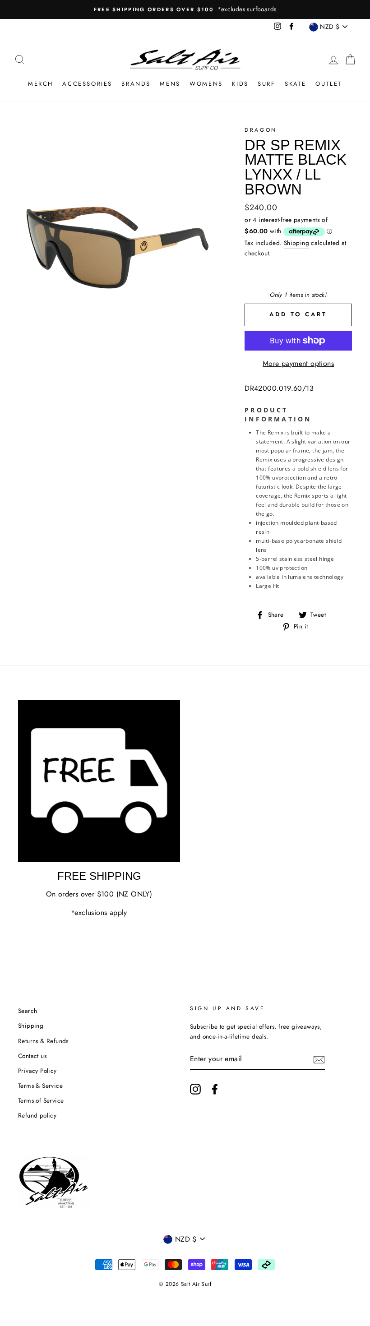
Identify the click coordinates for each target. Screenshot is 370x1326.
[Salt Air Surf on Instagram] (195, 1089)
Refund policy (37, 1115)
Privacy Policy (37, 1070)
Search (27, 1010)
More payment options (298, 363)
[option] (185, 9)
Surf (266, 83)
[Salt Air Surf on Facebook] (214, 1089)
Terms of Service (41, 1100)
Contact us (32, 1055)
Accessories (87, 83)
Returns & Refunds (43, 1040)
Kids (240, 83)
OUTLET (328, 83)
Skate (295, 83)
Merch (40, 83)
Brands (136, 83)
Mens (170, 83)
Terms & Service (40, 1085)
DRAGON (261, 130)
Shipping (296, 242)
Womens (206, 83)
